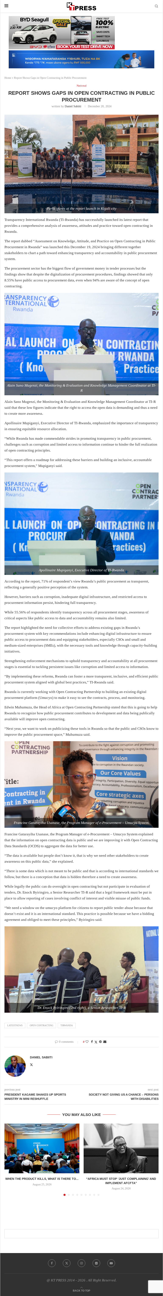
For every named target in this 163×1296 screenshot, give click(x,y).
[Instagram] (81, 1263)
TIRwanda (66, 1025)
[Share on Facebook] (92, 1042)
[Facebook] (52, 1263)
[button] (10, 1159)
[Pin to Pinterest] (100, 1042)
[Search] (156, 6)
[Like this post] (87, 1042)
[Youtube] (111, 1263)
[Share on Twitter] (95, 1042)
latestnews (14, 1025)
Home (7, 77)
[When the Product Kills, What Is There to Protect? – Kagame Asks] (41, 1148)
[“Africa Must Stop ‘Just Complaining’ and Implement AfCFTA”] (121, 1148)
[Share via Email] (104, 1042)
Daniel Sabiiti (73, 106)
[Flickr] (96, 1263)
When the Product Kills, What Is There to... (42, 1178)
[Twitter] (66, 1263)
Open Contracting (41, 1025)
